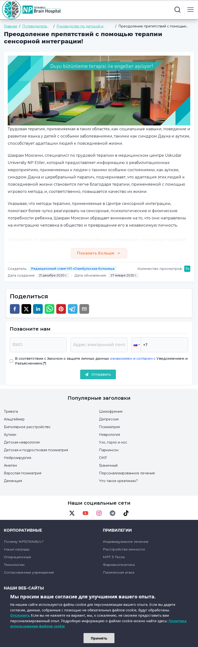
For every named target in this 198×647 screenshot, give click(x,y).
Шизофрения (110, 411)
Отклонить (20, 615)
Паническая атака (118, 572)
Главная (10, 26)
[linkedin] (38, 309)
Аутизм (10, 434)
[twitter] (26, 309)
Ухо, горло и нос (113, 442)
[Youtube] (85, 513)
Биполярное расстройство (27, 427)
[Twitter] (72, 513)
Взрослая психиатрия (22, 473)
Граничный (108, 465)
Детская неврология (22, 442)
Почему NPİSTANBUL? (23, 541)
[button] (136, 345)
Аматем (10, 465)
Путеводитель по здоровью (34, 26)
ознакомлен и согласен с (132, 358)
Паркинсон (109, 450)
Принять (99, 638)
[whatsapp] (49, 309)
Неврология (109, 434)
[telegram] (73, 309)
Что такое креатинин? (118, 481)
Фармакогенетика (119, 564)
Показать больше (95, 253)
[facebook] (15, 309)
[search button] (177, 9)
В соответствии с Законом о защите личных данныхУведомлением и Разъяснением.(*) (101, 361)
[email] (84, 309)
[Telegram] (112, 513)
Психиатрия (109, 427)
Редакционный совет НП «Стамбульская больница (72, 268)
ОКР (103, 458)
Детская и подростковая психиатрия (36, 450)
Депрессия (109, 419)
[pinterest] (61, 309)
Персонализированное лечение (127, 473)
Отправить (101, 374)
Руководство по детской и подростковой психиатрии (80, 26)
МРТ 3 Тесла (114, 557)
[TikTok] (126, 513)
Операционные (17, 557)
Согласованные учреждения (29, 572)
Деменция (13, 481)
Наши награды (16, 549)
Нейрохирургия (17, 458)
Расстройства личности (124, 549)
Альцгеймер (14, 419)
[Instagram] (99, 513)
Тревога (11, 411)
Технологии (14, 564)
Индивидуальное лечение (125, 541)
